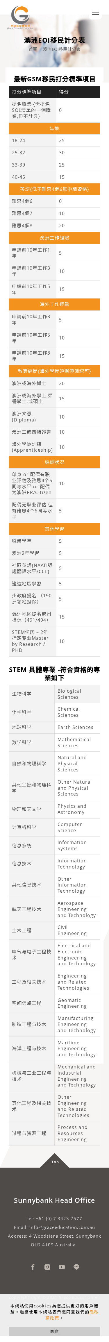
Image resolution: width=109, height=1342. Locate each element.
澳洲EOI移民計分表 (62, 49)
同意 (54, 1331)
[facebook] (33, 1267)
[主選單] (95, 13)
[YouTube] (62, 1267)
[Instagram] (47, 1267)
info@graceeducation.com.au (62, 1227)
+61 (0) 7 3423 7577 (59, 1218)
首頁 (32, 49)
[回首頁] (20, 15)
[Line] (76, 1267)
